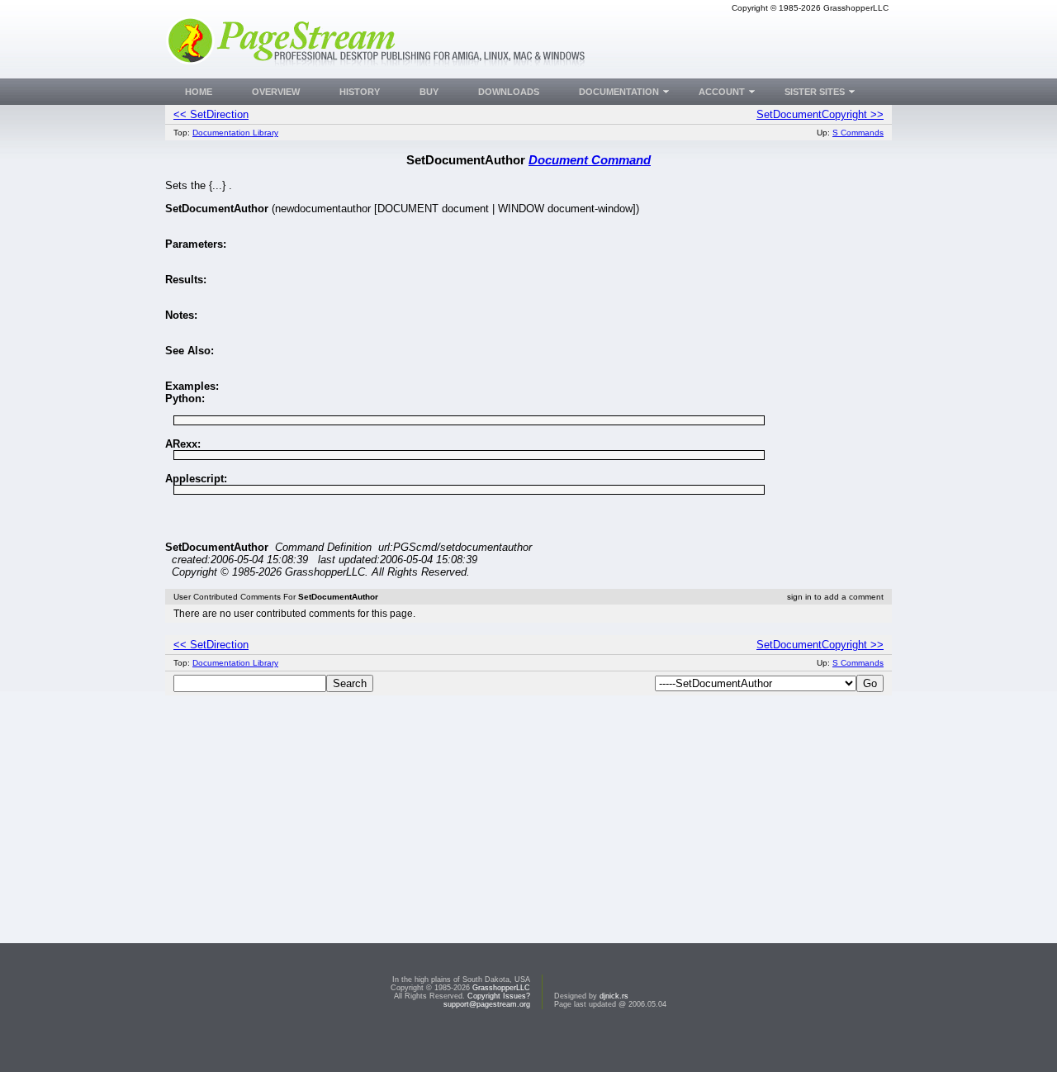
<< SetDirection (211, 114)
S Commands (858, 132)
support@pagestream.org (486, 1004)
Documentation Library (235, 132)
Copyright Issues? (498, 996)
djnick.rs (614, 996)
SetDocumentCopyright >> (820, 114)
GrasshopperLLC (501, 988)
